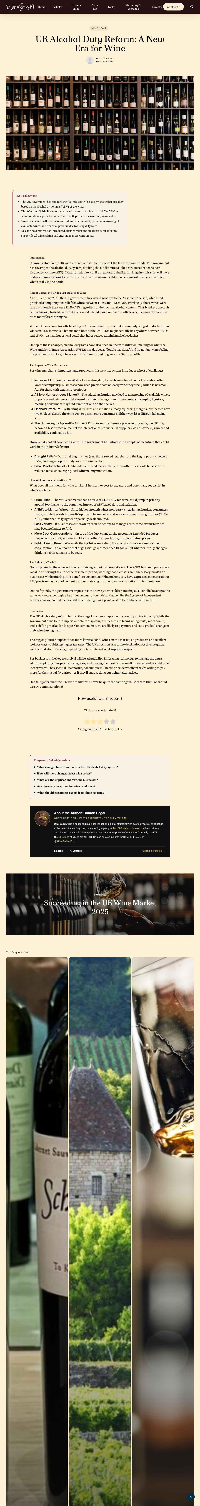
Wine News (99, 28)
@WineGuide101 (64, 841)
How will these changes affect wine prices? (64, 773)
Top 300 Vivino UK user (126, 828)
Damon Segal (105, 58)
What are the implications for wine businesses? (67, 780)
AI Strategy (76, 850)
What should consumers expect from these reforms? (71, 792)
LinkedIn (58, 850)
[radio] (87, 722)
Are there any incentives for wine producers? (66, 786)
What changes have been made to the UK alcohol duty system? (77, 767)
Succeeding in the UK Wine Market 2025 (100, 904)
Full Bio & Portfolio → (153, 850)
